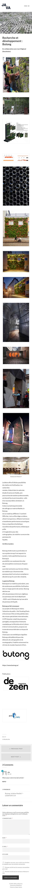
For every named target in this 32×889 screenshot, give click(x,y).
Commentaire (7, 818)
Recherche (7, 739)
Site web (5, 854)
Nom (4, 837)
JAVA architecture (17, 883)
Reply (4, 781)
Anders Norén (18, 887)
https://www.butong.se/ (10, 665)
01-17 (4, 737)
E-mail (5, 846)
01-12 (9, 774)
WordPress (19, 885)
